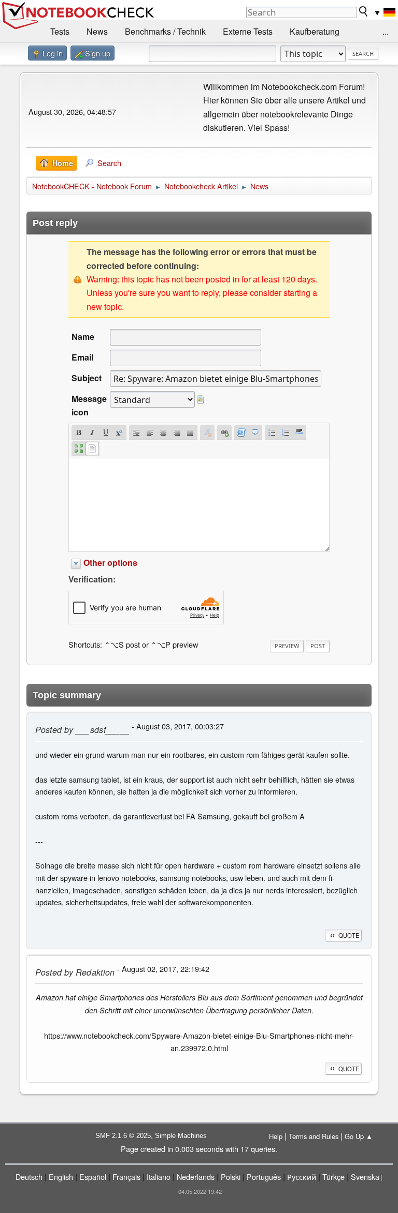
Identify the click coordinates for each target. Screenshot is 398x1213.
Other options (110, 562)
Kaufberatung (314, 31)
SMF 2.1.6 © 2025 (123, 1136)
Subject (87, 378)
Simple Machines (181, 1136)
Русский (301, 1176)
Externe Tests (248, 31)
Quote (348, 935)
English (61, 1176)
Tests (59, 31)
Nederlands (196, 1176)
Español (92, 1176)
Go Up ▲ (359, 1136)
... (385, 31)
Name (83, 336)
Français (126, 1176)
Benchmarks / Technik (165, 31)
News (97, 31)
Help (275, 1136)
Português (264, 1176)
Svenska (365, 1176)
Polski (230, 1176)
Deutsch (29, 1176)
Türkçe (333, 1176)
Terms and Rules (313, 1136)
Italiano (158, 1176)
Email (82, 357)
